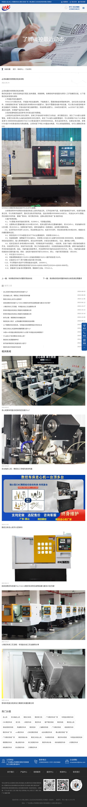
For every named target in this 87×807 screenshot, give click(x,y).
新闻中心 (21, 69)
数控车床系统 (62, 737)
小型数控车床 (73, 742)
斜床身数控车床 (60, 742)
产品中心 (23, 772)
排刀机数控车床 (33, 742)
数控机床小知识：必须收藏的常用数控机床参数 (18, 321)
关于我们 (10, 772)
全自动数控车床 (47, 732)
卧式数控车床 (19, 747)
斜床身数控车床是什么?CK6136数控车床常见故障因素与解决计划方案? (27, 303)
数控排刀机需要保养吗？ (11, 340)
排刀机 (18, 722)
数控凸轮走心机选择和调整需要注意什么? (17, 328)
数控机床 (33, 727)
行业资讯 (28, 69)
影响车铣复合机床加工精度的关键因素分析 (17, 310)
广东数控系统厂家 (9, 737)
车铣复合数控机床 (76, 737)
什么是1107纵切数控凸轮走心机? (14, 336)
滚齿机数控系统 (8, 727)
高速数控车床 (21, 727)
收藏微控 (65, 2)
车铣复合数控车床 (67, 717)
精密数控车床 (7, 742)
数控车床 (38, 722)
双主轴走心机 (15, 717)
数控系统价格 (22, 737)
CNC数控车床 (7, 722)
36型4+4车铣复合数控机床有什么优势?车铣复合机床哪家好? (23, 332)
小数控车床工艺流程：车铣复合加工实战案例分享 (19, 306)
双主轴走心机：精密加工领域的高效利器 (16, 295)
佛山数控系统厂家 (62, 732)
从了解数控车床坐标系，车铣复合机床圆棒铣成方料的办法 (22, 325)
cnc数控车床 (19, 732)
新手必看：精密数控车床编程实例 (14, 317)
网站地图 (82, 2)
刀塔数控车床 (32, 747)
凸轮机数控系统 (32, 732)
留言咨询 (74, 2)
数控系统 (60, 722)
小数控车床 (27, 722)
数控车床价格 (46, 742)
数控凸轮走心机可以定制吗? (12, 299)
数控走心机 (70, 722)
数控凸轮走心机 (36, 737)
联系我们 (76, 772)
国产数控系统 (49, 722)
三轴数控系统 (43, 727)
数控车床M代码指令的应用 (12, 347)
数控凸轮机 (27, 717)
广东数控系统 (56, 727)
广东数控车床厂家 (52, 717)
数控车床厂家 (7, 732)
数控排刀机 (38, 717)
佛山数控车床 (19, 742)
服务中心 (50, 772)
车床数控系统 (49, 737)
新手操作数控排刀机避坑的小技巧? (14, 343)
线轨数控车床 (69, 727)
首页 (14, 69)
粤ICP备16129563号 (68, 800)
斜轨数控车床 (7, 747)
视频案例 (37, 772)
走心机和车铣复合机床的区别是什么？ (16, 292)
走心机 (5, 717)
